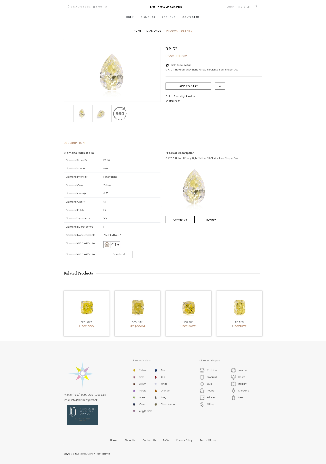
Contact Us (191, 17)
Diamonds (148, 17)
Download (119, 254)
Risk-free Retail (181, 65)
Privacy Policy (184, 440)
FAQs (166, 440)
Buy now (211, 219)
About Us (169, 17)
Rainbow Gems (86, 454)
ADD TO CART (188, 86)
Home (130, 17)
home (138, 30)
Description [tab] (74, 143)
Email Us (101, 6)
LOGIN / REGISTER (238, 6)
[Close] (120, 113)
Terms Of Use (208, 440)
